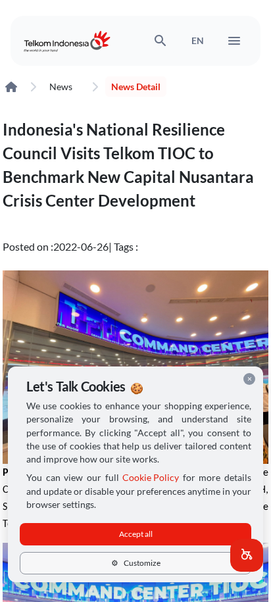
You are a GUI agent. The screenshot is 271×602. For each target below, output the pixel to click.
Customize (135, 563)
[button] (246, 555)
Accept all (136, 534)
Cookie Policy (150, 477)
